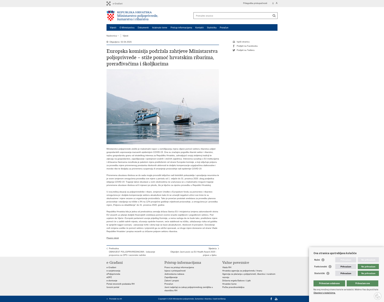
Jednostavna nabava (174, 274)
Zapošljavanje (171, 277)
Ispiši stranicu (243, 42)
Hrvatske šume (229, 284)
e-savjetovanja (113, 270)
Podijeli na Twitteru (246, 50)
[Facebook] (271, 298)
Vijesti (113, 27)
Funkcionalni (320, 266)
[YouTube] (276, 298)
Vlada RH (226, 267)
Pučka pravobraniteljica (233, 287)
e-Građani (111, 267)
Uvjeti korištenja (219, 299)
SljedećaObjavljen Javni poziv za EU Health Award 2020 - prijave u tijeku (193, 251)
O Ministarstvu (127, 27)
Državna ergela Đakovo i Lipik (236, 280)
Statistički (319, 273)
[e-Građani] (119, 4)
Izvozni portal (112, 287)
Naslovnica (111, 36)
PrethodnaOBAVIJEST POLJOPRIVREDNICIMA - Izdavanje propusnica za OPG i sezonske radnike (132, 251)
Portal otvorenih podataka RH (120, 284)
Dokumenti (143, 27)
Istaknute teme (159, 27)
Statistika (211, 27)
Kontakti (199, 27)
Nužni (317, 260)
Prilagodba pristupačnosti (255, 3)
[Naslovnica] (149, 15)
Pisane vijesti (112, 238)
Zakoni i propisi (171, 280)
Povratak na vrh (115, 299)
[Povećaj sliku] (162, 106)
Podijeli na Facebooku (247, 46)
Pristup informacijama (181, 27)
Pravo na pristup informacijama (179, 267)
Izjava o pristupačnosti (175, 270)
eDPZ (109, 277)
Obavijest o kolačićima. (325, 293)
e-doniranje (111, 280)
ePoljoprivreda (113, 274)
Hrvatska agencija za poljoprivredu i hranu (242, 270)
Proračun (224, 27)
